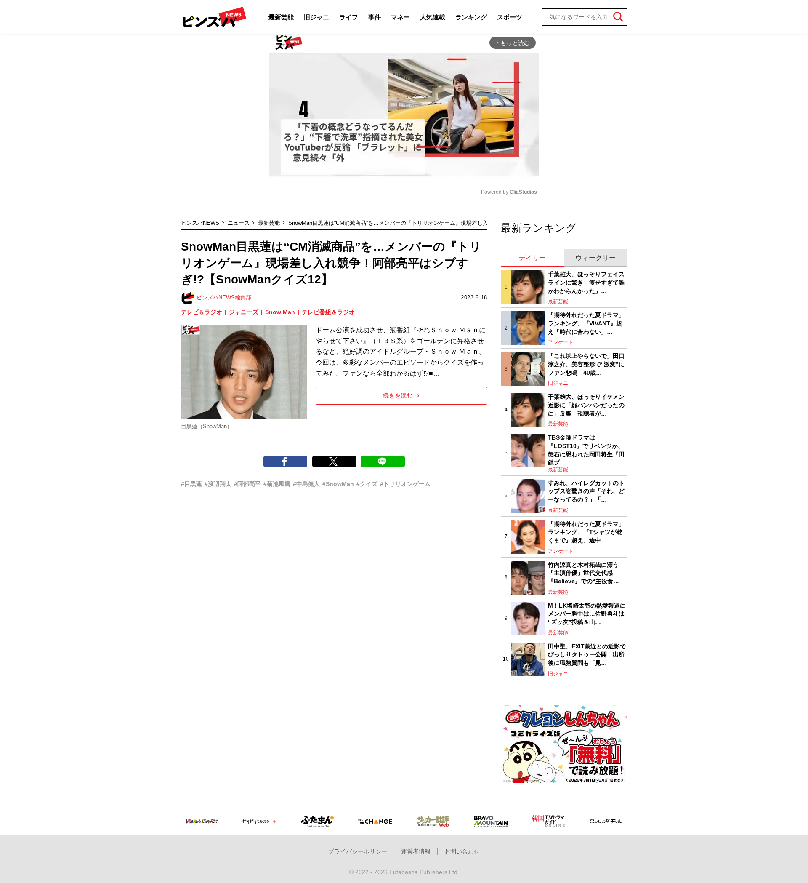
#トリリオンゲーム (405, 483)
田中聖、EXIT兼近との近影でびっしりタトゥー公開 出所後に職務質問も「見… (587, 654)
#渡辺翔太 (218, 483)
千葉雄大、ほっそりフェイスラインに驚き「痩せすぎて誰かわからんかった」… (586, 282)
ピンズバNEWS (200, 223)
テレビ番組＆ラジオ (328, 312)
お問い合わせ (462, 851)
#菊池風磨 (276, 483)
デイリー (532, 257)
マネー (400, 17)
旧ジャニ (316, 17)
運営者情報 (416, 851)
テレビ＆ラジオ (201, 312)
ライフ (348, 17)
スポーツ (509, 17)
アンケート (560, 342)
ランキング (471, 17)
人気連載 (432, 17)
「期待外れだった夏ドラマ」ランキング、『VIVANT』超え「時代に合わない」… (586, 323)
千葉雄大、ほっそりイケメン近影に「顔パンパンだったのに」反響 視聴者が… (586, 404)
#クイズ (366, 483)
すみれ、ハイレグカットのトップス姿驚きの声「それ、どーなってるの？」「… (586, 491)
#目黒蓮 (191, 483)
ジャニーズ (243, 312)
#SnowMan (338, 483)
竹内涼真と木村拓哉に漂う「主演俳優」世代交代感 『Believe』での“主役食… (583, 572)
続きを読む (397, 395)
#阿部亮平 (247, 483)
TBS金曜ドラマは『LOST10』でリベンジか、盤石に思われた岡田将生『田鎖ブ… (586, 450)
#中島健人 (306, 483)
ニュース (239, 223)
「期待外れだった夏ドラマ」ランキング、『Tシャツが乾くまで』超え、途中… (586, 532)
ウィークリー (595, 257)
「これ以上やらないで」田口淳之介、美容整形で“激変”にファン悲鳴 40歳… (586, 364)
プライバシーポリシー (357, 851)
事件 (374, 17)
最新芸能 (281, 17)
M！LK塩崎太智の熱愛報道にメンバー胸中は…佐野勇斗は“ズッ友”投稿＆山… (587, 613)
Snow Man (280, 312)
